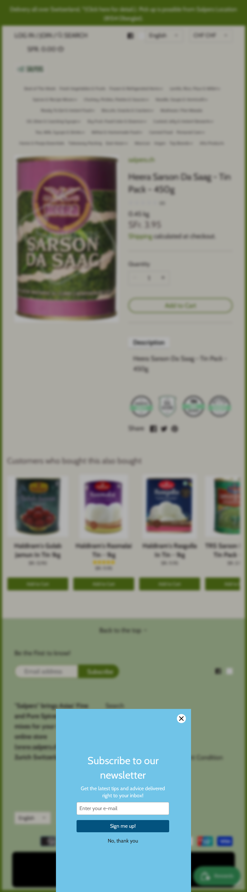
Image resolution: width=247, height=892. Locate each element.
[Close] (181, 718)
